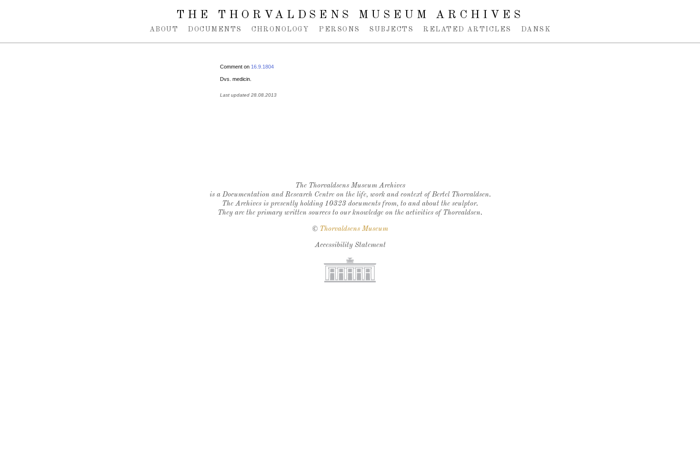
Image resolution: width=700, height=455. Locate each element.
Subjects (391, 29)
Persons (339, 29)
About (164, 29)
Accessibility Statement (350, 245)
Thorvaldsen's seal (352, 149)
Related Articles (467, 29)
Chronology (280, 29)
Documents (214, 29)
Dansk (535, 29)
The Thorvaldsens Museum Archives (349, 15)
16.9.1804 (262, 66)
